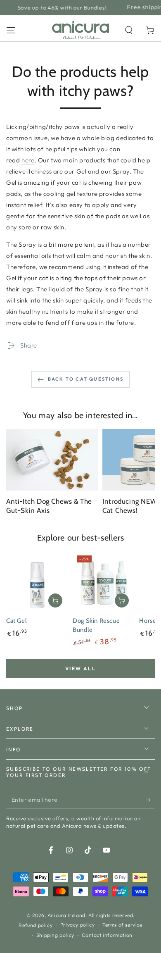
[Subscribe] (150, 800)
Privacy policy (77, 925)
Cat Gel (16, 620)
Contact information (107, 935)
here (27, 160)
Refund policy (35, 925)
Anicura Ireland (66, 915)
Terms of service (122, 925)
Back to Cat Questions (85, 379)
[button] (129, 30)
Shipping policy (55, 935)
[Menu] (10, 30)
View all (80, 668)
